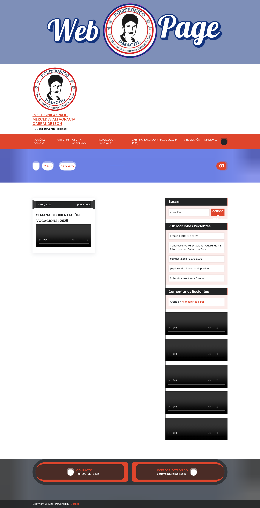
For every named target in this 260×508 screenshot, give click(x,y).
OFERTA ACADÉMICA (79, 141)
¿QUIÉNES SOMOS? (39, 141)
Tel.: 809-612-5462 (87, 474)
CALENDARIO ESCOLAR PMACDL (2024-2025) (154, 141)
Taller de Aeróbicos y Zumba (187, 278)
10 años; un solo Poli (193, 302)
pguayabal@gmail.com (171, 474)
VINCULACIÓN (192, 139)
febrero (67, 166)
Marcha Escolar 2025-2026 (186, 259)
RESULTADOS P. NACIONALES (107, 141)
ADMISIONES (210, 139)
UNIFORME (63, 139)
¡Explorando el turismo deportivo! (189, 268)
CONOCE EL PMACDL (217, 212)
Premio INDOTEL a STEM (184, 236)
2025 (48, 166)
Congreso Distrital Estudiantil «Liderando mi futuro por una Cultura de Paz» (195, 247)
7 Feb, (44, 204)
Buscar (175, 201)
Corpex (75, 504)
